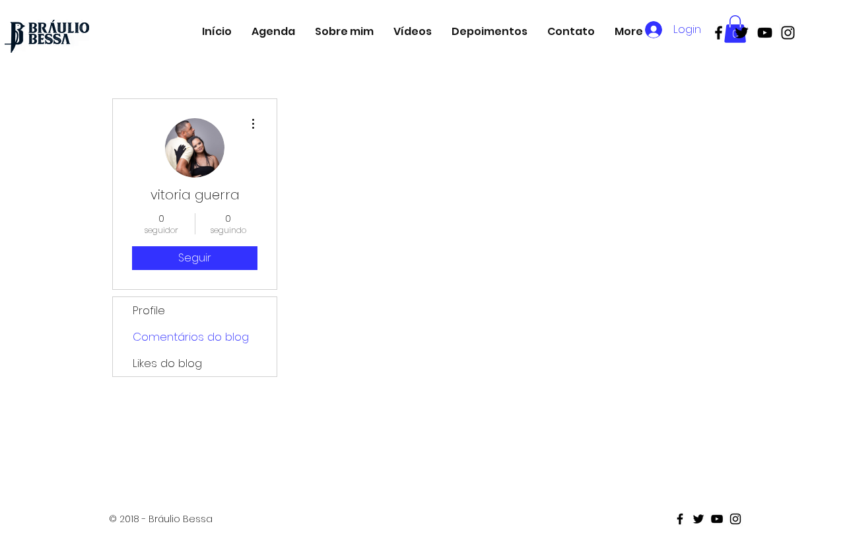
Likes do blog (167, 363)
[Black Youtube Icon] (765, 33)
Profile (149, 310)
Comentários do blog (191, 337)
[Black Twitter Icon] (742, 33)
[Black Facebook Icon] (718, 33)
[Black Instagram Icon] (788, 33)
